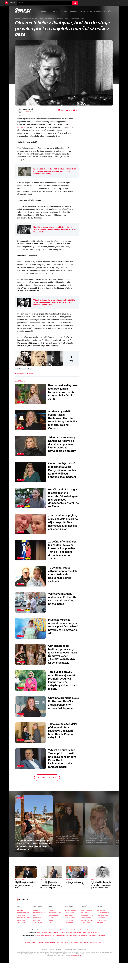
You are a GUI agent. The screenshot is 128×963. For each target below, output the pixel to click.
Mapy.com (45, 930)
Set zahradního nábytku (79, 932)
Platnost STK (100, 922)
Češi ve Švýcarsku (86, 917)
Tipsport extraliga (53, 915)
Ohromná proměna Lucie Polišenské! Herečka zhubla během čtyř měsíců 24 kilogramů (63, 702)
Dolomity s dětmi (85, 922)
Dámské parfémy (60, 935)
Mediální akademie (50, 942)
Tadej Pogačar (36, 917)
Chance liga (52, 910)
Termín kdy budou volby (23, 917)
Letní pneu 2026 (101, 910)
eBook (63, 110)
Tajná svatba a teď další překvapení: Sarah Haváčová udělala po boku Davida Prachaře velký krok (62, 730)
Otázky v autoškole (102, 920)
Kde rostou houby (65, 930)
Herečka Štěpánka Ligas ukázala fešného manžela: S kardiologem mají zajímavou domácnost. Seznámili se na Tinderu (63, 498)
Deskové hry (76, 935)
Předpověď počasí (54, 930)
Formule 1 (51, 920)
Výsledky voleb (21, 915)
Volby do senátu (21, 920)
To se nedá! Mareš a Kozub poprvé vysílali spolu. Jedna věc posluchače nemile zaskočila (62, 574)
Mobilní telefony (39, 935)
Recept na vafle (69, 920)
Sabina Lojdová (28, 109)
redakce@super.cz (76, 955)
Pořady (65, 11)
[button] (64, 73)
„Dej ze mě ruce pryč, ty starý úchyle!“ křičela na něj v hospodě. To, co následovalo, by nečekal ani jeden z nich (63, 522)
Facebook (27, 942)
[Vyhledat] (75, 3)
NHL (50, 922)
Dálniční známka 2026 (103, 912)
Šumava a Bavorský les (87, 915)
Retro (82, 11)
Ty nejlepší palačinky (70, 910)
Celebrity (45, 11)
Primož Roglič (36, 920)
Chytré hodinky (92, 935)
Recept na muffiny (69, 912)
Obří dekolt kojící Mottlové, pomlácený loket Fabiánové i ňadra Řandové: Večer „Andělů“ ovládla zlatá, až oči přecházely (62, 654)
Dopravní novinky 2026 (103, 915)
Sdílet (70, 110)
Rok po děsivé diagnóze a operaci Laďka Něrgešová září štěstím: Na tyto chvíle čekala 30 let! (63, 392)
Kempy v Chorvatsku (86, 910)
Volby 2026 (20, 910)
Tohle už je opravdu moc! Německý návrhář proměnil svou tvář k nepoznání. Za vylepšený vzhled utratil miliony (62, 680)
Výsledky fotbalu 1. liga (55, 912)
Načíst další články (47, 777)
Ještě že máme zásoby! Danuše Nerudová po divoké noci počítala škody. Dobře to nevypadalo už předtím (62, 444)
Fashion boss (100, 11)
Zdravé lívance (69, 915)
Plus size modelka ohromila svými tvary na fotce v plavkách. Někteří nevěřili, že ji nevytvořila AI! (63, 626)
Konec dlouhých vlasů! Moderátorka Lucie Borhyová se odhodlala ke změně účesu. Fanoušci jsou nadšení (62, 470)
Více (110, 11)
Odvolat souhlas (84, 942)
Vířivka (97, 932)
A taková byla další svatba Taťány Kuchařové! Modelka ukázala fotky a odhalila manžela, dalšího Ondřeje (62, 420)
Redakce (40, 942)
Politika (55, 11)
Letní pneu (69, 935)
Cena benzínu (75, 930)
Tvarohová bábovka (70, 917)
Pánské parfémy (101, 935)
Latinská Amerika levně (87, 920)
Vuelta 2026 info (37, 910)
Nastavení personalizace (97, 942)
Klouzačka (69, 932)
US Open (51, 917)
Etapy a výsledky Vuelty (39, 912)
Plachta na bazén (46, 932)
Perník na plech (69, 922)
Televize (74, 11)
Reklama (34, 942)
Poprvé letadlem (85, 912)
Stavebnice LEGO (49, 935)
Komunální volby (21, 922)
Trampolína (55, 932)
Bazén (38, 932)
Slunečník (62, 932)
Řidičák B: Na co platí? (103, 917)
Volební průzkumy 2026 (23, 912)
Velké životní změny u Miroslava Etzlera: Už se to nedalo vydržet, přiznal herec (62, 598)
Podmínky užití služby (62, 942)
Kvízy (90, 11)
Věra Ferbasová (20, 369)
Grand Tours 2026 (37, 922)
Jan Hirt (35, 915)
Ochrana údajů (74, 942)
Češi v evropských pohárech (87, 930)
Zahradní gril (90, 932)
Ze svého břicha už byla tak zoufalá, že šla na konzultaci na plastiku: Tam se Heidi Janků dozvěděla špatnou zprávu (62, 550)
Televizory (83, 935)
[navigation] (2, 2)
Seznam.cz (121, 3)
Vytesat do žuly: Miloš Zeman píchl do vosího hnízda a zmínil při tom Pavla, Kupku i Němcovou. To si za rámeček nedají (62, 758)
